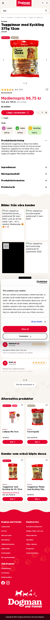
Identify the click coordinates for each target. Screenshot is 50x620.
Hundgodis (10, 17)
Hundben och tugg (20, 17)
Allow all (25, 329)
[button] (3, 59)
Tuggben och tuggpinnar (35, 17)
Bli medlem (5, 106)
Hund (2, 17)
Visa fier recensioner (24, 384)
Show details (36, 322)
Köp (11, 442)
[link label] (25, 3)
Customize (23, 336)
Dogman (4, 21)
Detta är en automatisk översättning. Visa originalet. (18, 352)
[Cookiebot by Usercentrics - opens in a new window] (36, 282)
